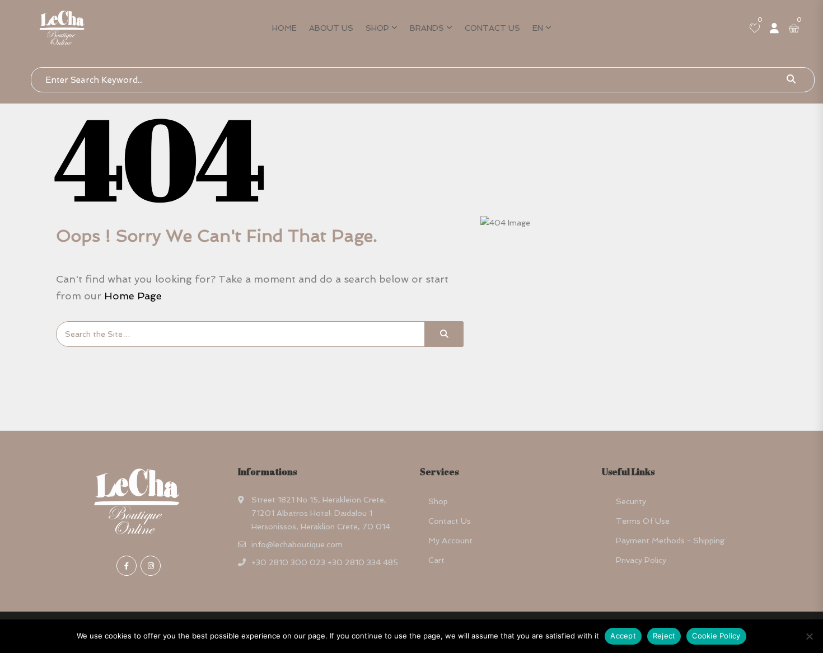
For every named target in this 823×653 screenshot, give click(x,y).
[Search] (444, 334)
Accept (623, 635)
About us (331, 28)
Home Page (133, 296)
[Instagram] (151, 566)
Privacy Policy (641, 560)
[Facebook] (126, 566)
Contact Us (492, 28)
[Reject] (809, 636)
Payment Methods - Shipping (670, 540)
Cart (436, 560)
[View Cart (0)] (794, 29)
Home (284, 28)
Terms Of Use (643, 520)
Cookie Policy (716, 635)
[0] (755, 29)
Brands (427, 28)
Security (631, 501)
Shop (377, 28)
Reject (664, 635)
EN (537, 28)
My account (450, 540)
